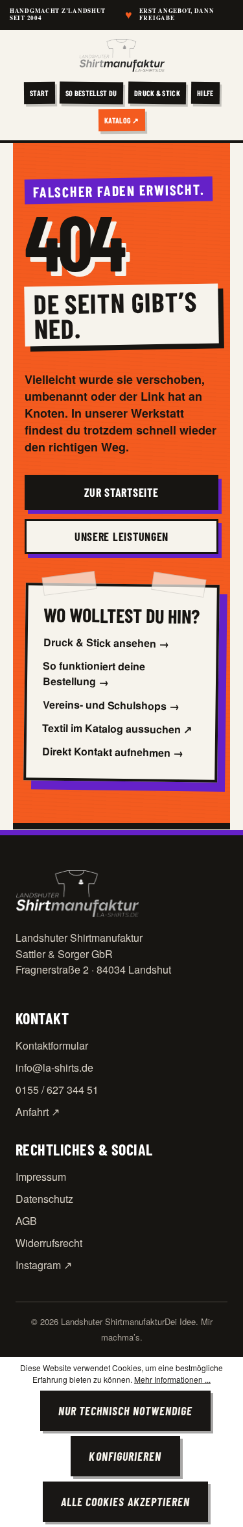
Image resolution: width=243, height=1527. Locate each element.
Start (39, 92)
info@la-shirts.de (54, 1067)
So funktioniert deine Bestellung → (94, 673)
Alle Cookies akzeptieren (126, 1502)
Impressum (41, 1176)
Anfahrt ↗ (38, 1111)
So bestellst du (91, 92)
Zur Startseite (121, 492)
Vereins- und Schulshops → (110, 705)
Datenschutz (44, 1198)
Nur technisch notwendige (125, 1411)
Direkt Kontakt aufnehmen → (112, 752)
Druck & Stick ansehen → (106, 643)
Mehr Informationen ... (172, 1379)
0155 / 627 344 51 (57, 1089)
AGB (26, 1220)
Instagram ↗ (44, 1264)
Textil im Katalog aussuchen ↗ (117, 728)
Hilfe (205, 92)
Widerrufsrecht (49, 1242)
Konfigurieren (125, 1456)
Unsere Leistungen (121, 536)
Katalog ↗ (121, 119)
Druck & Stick (157, 92)
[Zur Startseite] (122, 56)
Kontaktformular (52, 1045)
